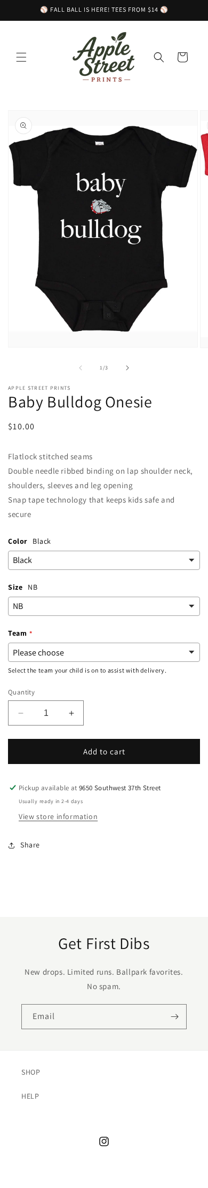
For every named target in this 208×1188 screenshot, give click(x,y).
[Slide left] (80, 368)
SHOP (30, 1072)
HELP (30, 1096)
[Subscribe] (174, 1016)
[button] (21, 57)
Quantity (21, 692)
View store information (58, 816)
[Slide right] (127, 368)
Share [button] (30, 845)
